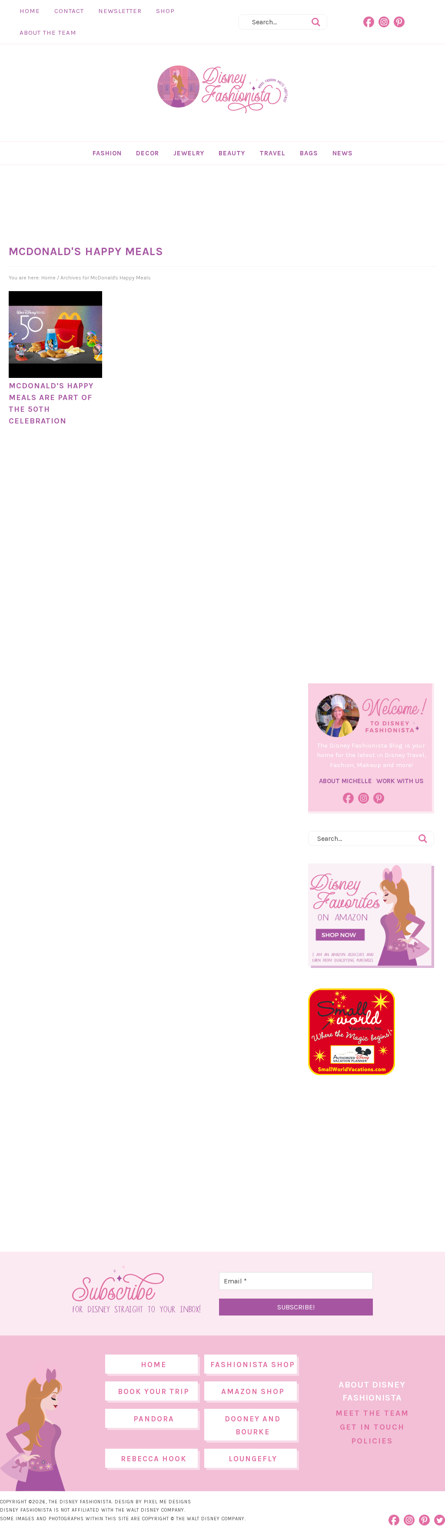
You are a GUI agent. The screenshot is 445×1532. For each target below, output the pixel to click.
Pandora (153, 1418)
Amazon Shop (253, 1391)
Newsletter (120, 11)
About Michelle (345, 781)
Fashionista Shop (252, 1364)
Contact (69, 11)
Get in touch (372, 1427)
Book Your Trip (153, 1391)
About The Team (48, 32)
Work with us (400, 781)
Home (30, 11)
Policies (372, 1441)
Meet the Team (372, 1413)
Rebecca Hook (154, 1458)
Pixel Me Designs (167, 1502)
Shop (165, 11)
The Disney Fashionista (222, 90)
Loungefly (253, 1458)
